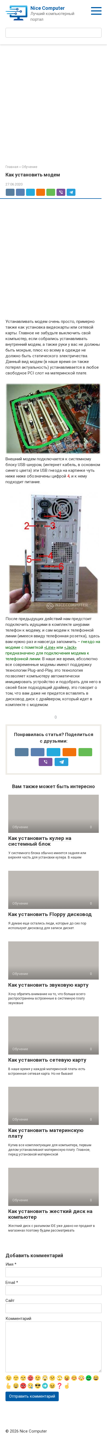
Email (11, 1282)
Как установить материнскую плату (45, 1133)
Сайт (10, 1300)
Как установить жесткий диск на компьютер (50, 1214)
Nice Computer (47, 8)
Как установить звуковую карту (48, 985)
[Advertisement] (53, 106)
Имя (10, 1264)
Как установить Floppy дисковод (50, 914)
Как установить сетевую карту (47, 1060)
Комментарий (18, 1318)
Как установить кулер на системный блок (39, 841)
